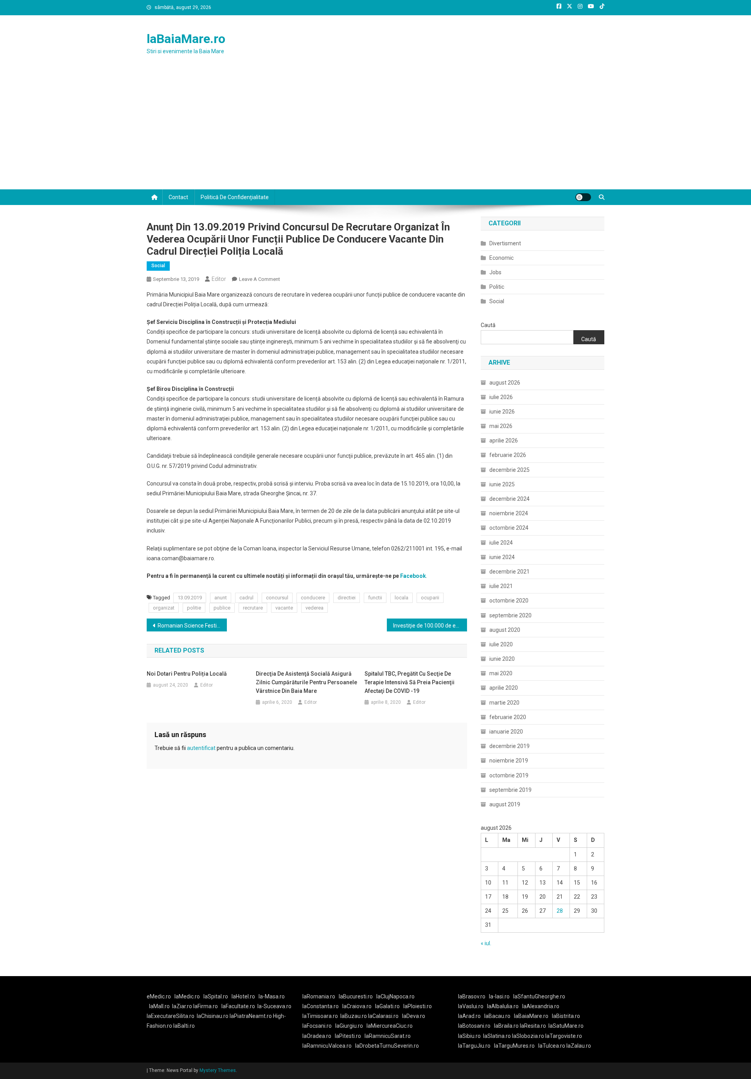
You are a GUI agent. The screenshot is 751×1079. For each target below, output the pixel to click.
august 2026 (504, 382)
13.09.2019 (190, 598)
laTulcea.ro (552, 1046)
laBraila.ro (506, 1026)
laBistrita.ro (566, 1016)
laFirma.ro (205, 1006)
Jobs (495, 272)
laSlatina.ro (497, 1036)
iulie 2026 (501, 397)
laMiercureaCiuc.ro (390, 1026)
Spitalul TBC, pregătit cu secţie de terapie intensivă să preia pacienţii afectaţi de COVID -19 (410, 682)
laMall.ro (159, 1006)
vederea (314, 608)
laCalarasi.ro (383, 1016)
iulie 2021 (501, 586)
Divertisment (505, 243)
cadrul (246, 598)
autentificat (201, 748)
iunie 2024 (502, 557)
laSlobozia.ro (528, 1036)
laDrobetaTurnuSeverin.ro (387, 1046)
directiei (347, 598)
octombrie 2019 (508, 775)
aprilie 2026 (503, 440)
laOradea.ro (316, 1036)
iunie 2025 (502, 484)
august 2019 (504, 804)
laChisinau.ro (212, 1016)
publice (222, 608)
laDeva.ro (413, 1016)
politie (194, 608)
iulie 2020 (501, 644)
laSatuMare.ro (566, 1026)
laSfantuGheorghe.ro (539, 996)
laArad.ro (469, 1016)
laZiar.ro (182, 1006)
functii (375, 598)
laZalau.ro (578, 1046)
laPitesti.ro (348, 1036)
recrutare (253, 608)
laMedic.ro (187, 996)
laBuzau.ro (354, 1016)
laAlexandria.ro (540, 1006)
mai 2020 (500, 673)
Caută (488, 325)
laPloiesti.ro (417, 1006)
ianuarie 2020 (506, 731)
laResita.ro (533, 1026)
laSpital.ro (215, 996)
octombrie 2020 (508, 600)
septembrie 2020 (510, 615)
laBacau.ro (497, 1016)
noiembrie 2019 (508, 760)
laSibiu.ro (469, 1036)
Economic (501, 258)
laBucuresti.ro (356, 996)
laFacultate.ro (238, 1006)
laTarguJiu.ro (476, 1046)
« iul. (486, 943)
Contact (178, 197)
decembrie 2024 (509, 499)
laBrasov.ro (471, 996)
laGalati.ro (387, 1006)
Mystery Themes (217, 1070)
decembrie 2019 (509, 746)
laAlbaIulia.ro (503, 1006)
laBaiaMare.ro (186, 38)
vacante (284, 608)
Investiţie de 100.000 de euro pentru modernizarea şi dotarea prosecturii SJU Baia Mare (430, 625)
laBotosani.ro (474, 1026)
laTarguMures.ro (514, 1046)
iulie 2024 (501, 543)
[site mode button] (583, 197)
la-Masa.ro (272, 996)
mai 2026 (500, 426)
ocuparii (430, 598)
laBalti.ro (184, 1026)
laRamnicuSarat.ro (388, 1036)
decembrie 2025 (509, 470)
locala (401, 598)
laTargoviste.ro (563, 1036)
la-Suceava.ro (274, 1006)
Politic (496, 287)
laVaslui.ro (472, 1006)
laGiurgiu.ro (351, 1026)
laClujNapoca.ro (395, 996)
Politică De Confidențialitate (235, 197)
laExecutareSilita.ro (170, 1016)
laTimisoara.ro (320, 1016)
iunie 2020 (502, 659)
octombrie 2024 (508, 528)
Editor (219, 279)
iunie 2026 (502, 411)
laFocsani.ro (317, 1026)
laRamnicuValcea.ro (327, 1046)
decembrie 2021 (509, 571)
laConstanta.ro (320, 1006)
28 (560, 911)
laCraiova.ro (357, 1006)
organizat (163, 608)
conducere (313, 598)
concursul (277, 598)
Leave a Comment (259, 279)
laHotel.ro (243, 996)
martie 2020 (504, 703)
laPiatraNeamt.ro (251, 1016)
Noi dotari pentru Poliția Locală (187, 674)
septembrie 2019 (510, 790)
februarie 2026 (507, 455)
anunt (220, 598)
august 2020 (504, 630)
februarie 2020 (507, 717)
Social (158, 265)
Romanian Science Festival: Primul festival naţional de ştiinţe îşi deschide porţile (192, 625)
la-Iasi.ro (499, 996)
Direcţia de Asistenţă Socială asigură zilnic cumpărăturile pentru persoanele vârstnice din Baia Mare (306, 682)
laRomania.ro (318, 996)
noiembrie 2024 (508, 513)
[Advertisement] (375, 130)
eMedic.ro (159, 996)
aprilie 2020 (503, 688)
